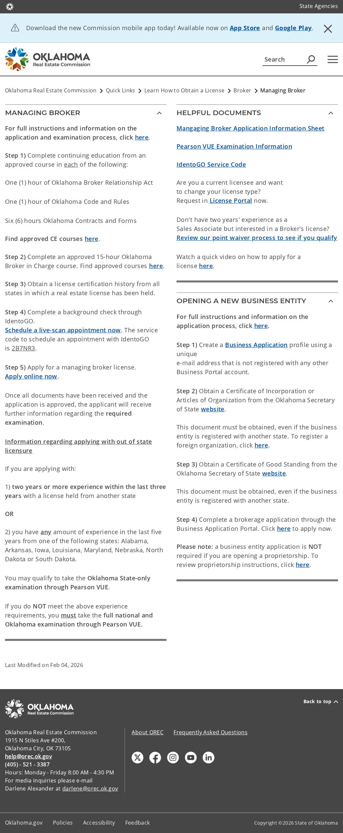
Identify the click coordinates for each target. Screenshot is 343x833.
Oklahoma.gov (24, 822)
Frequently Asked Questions (211, 732)
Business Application (256, 345)
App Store (245, 28)
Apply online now (31, 376)
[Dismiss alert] (328, 28)
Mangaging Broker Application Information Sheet (251, 128)
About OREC (147, 732)
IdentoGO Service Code (211, 164)
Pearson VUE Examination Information (234, 146)
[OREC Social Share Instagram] (173, 757)
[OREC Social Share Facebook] (155, 757)
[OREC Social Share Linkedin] (208, 757)
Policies (63, 822)
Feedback (137, 822)
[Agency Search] (311, 59)
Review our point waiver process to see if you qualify (257, 238)
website (212, 409)
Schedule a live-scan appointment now (63, 330)
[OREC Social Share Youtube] (191, 757)
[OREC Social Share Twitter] (137, 757)
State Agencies (318, 6)
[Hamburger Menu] (333, 59)
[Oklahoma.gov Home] (9, 6)
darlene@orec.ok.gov (90, 788)
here (142, 137)
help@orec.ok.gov (28, 756)
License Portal (231, 200)
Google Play (293, 28)
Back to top (317, 701)
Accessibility (99, 822)
